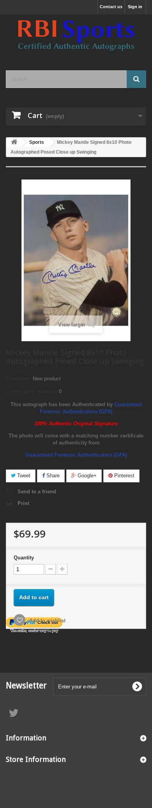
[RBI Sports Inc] (76, 35)
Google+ (86, 475)
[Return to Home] (14, 142)
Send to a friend (37, 491)
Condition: (18, 379)
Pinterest (123, 475)
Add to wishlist (46, 620)
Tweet (23, 475)
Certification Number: (31, 391)
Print (23, 503)
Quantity (24, 558)
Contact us (111, 6)
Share (52, 475)
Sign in (135, 6)
